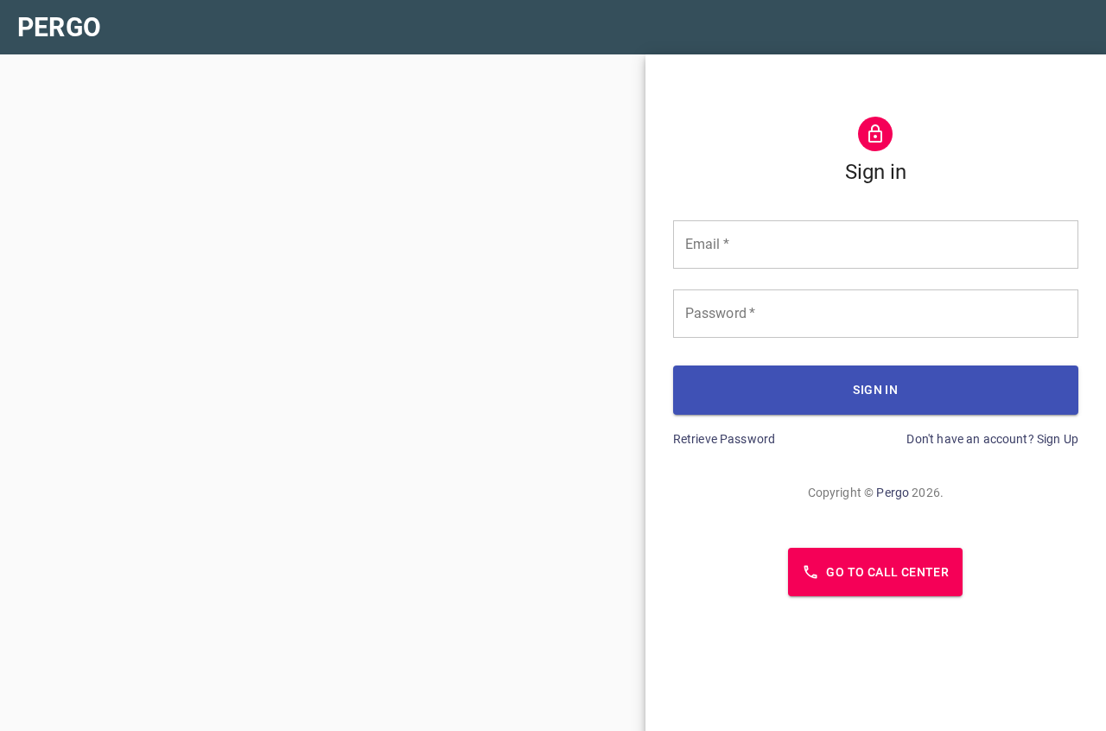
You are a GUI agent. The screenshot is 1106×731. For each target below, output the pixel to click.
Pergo (892, 492)
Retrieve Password (724, 439)
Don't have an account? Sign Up (992, 439)
